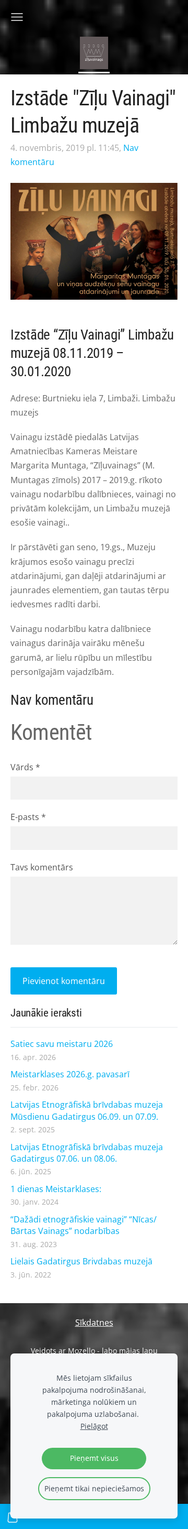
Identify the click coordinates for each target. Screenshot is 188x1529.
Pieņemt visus (94, 1458)
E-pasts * (28, 817)
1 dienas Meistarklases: (55, 1189)
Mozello (81, 1351)
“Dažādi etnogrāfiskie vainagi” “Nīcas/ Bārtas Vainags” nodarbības (83, 1225)
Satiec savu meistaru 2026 (61, 1044)
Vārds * (25, 767)
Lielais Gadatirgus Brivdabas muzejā (81, 1261)
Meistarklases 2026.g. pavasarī (70, 1074)
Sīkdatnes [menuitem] (94, 1322)
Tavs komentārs (41, 867)
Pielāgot (94, 1426)
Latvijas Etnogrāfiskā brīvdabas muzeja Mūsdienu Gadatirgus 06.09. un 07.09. (86, 1110)
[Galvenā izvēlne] (17, 17)
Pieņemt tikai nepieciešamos (94, 1488)
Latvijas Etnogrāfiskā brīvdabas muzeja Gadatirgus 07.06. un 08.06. (86, 1152)
